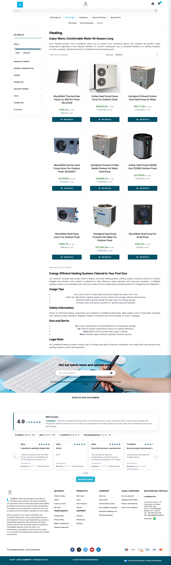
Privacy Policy (59, 520)
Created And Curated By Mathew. (85, 560)
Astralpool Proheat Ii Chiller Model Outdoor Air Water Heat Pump (105, 168)
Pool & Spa (70, 17)
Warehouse (81, 520)
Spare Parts (116, 17)
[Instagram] (79, 549)
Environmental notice (107, 504)
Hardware (83, 17)
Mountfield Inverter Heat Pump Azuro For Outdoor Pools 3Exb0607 (67, 168)
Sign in (56, 500)
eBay (23, 444)
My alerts (57, 507)
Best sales (80, 496)
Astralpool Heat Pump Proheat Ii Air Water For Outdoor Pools (105, 237)
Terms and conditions (130, 507)
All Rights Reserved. (41, 560)
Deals (79, 500)
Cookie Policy (59, 516)
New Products (82, 504)
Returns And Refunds (129, 504)
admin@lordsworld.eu (156, 515)
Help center (103, 500)
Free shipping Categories (108, 507)
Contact (80, 516)
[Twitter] (85, 549)
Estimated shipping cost (108, 511)
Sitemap (80, 523)
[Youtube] (92, 549)
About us (102, 496)
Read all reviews (85, 479)
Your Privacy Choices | (137, 561)
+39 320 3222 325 (154, 513)
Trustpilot (131, 444)
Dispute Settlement (61, 527)
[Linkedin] (98, 549)
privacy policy (106, 377)
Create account (60, 504)
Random (119, 55)
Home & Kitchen (99, 17)
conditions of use (84, 377)
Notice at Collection (153, 561)
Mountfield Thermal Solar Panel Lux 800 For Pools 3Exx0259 (67, 99)
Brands (79, 507)
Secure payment (128, 496)
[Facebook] (72, 549)
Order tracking (59, 496)
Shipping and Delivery (130, 500)
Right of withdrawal (61, 523)
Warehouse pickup (106, 515)
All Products (55, 17)
